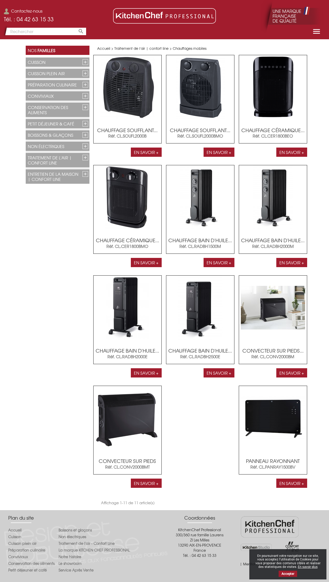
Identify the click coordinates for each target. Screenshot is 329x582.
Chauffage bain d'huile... (200, 240)
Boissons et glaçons (75, 529)
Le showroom (70, 563)
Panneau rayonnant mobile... (273, 463)
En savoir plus (308, 567)
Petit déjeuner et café (27, 570)
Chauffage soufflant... (127, 130)
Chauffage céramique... (273, 130)
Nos (41, 50)
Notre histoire (70, 556)
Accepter (287, 574)
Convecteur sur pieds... (273, 350)
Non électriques (46, 146)
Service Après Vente (76, 570)
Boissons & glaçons (50, 135)
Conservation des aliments (48, 109)
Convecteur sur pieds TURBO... (127, 463)
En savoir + (146, 152)
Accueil (15, 529)
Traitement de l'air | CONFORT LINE (50, 160)
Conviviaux (41, 96)
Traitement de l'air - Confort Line (87, 543)
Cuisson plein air (46, 73)
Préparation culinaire (52, 85)
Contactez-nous (26, 11)
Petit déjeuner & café (51, 124)
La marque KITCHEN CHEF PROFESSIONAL (94, 549)
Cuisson (36, 62)
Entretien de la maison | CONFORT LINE (53, 176)
